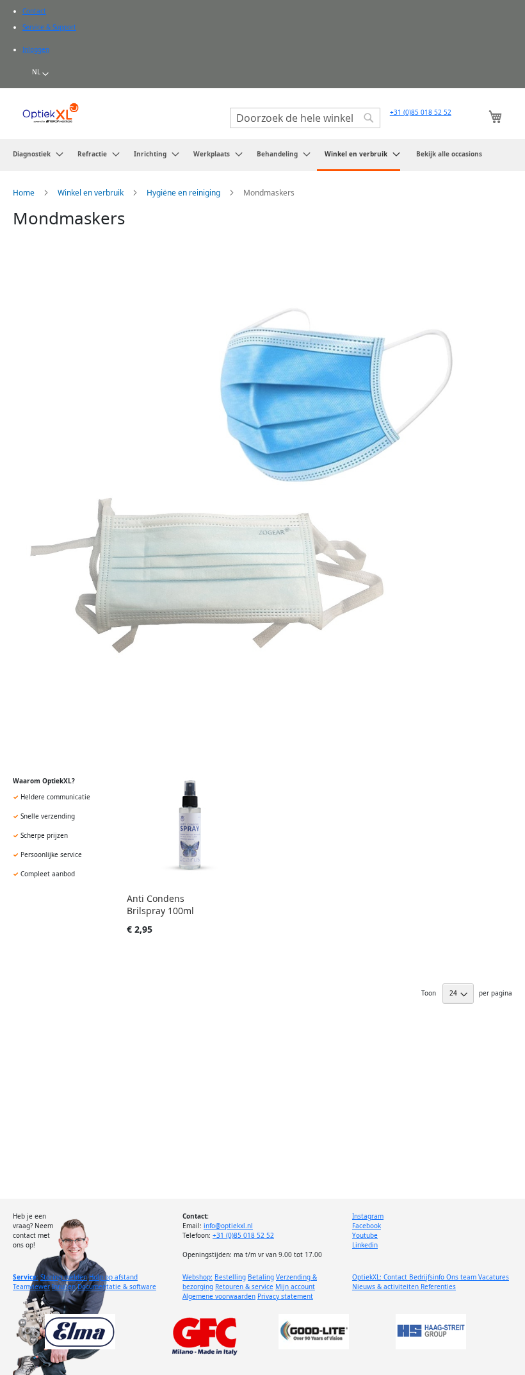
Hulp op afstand (113, 1276)
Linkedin (365, 1244)
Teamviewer (31, 1286)
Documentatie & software (116, 1286)
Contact (34, 10)
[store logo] (50, 113)
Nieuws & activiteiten (386, 1286)
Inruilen (64, 1286)
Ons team (462, 1276)
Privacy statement (285, 1296)
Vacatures (493, 1276)
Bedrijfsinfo (427, 1276)
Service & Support (49, 26)
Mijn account (295, 1286)
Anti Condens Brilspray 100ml (160, 904)
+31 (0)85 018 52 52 (420, 112)
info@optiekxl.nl (228, 1225)
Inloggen (35, 49)
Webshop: (197, 1276)
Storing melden (63, 1276)
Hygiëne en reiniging (184, 192)
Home (24, 192)
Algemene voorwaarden (218, 1296)
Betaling (261, 1276)
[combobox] (305, 118)
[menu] (262, 155)
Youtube (365, 1235)
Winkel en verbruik (91, 192)
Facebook (366, 1225)
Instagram (368, 1216)
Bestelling (230, 1276)
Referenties (438, 1286)
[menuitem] (34, 154)
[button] (40, 74)
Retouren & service (244, 1286)
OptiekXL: (368, 1276)
